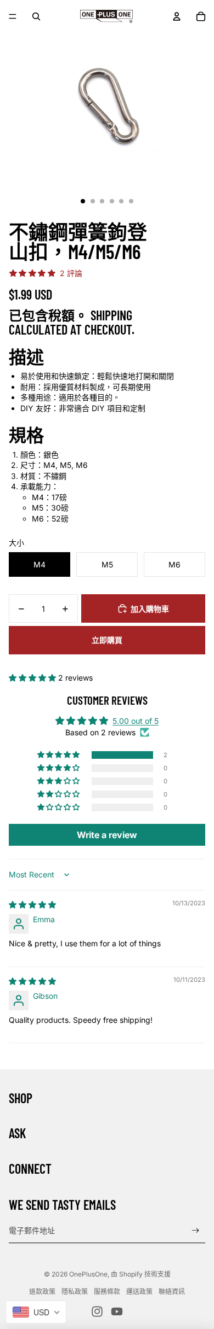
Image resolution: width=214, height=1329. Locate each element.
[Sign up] (195, 1230)
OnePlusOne (88, 1274)
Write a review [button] (107, 834)
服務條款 (107, 1291)
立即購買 (107, 640)
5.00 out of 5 (135, 720)
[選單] (12, 16)
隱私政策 (74, 1291)
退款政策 (42, 1291)
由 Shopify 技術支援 (141, 1274)
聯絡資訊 (172, 1291)
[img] (32, 904)
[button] (33, 677)
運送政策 (139, 1291)
